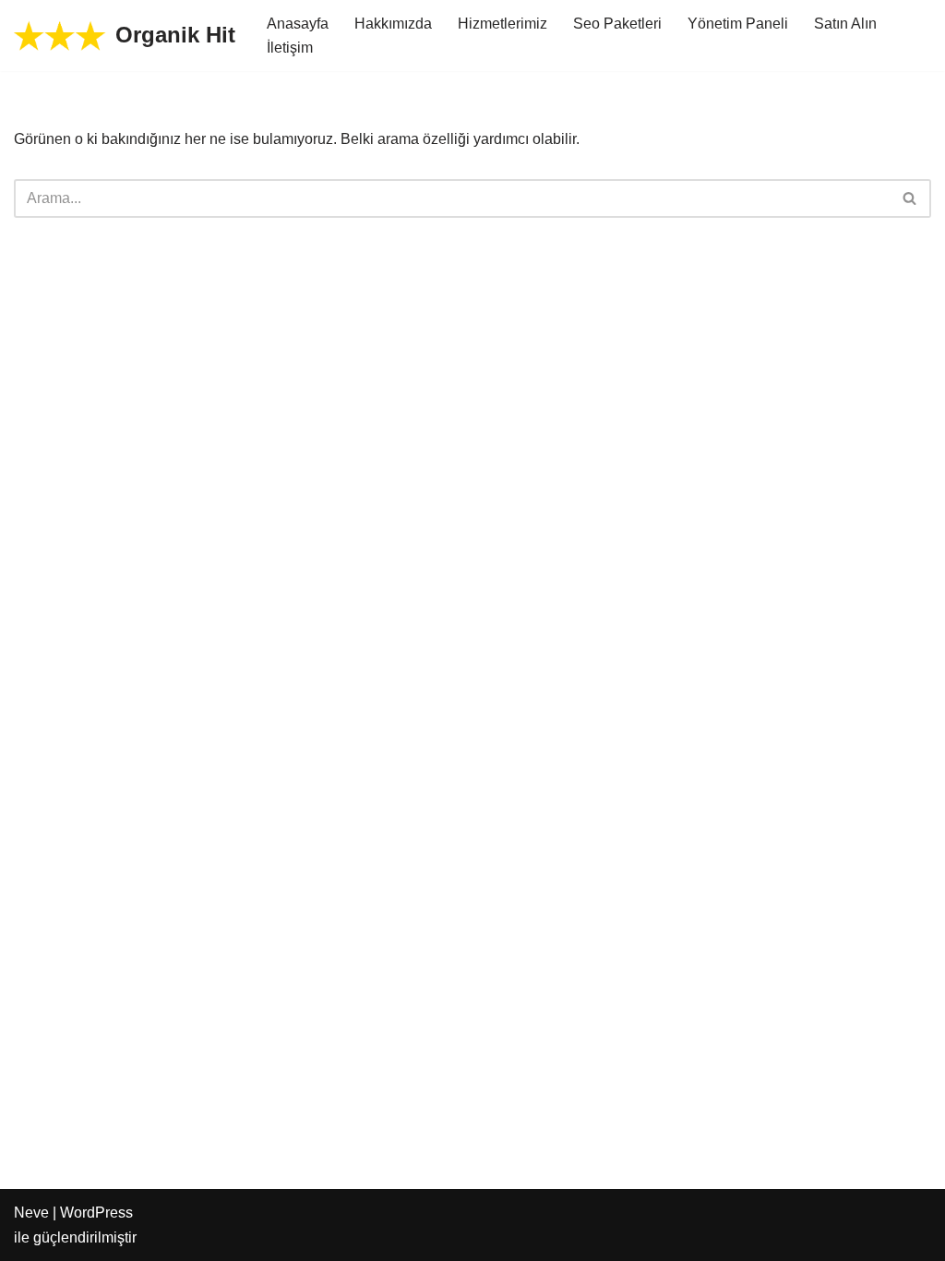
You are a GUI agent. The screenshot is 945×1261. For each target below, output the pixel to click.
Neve (31, 1212)
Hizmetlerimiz (502, 23)
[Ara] (910, 198)
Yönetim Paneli (738, 23)
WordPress (96, 1212)
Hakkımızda (393, 23)
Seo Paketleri (617, 23)
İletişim (290, 47)
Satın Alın (845, 23)
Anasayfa (298, 23)
